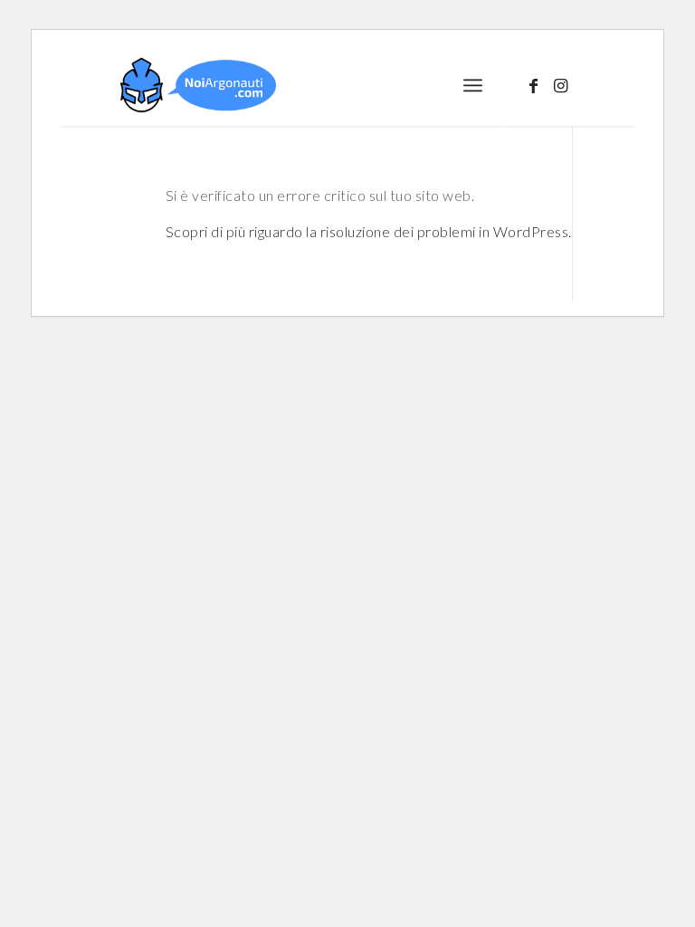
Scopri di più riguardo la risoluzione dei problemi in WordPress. (369, 231)
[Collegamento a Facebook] (533, 85)
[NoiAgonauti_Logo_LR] (198, 85)
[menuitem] (472, 85)
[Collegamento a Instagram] (561, 85)
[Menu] (472, 85)
